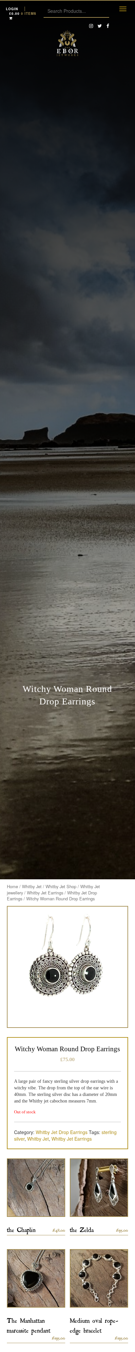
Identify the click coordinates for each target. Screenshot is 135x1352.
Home (12, 886)
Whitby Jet (32, 886)
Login (12, 9)
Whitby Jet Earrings (45, 892)
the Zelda (82, 1228)
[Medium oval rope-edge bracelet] (99, 1278)
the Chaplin (21, 1228)
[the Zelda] (99, 1187)
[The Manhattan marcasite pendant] (36, 1278)
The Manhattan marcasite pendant (28, 1324)
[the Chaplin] (36, 1187)
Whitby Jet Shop (61, 886)
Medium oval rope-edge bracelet (94, 1324)
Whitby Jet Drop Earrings (61, 1132)
